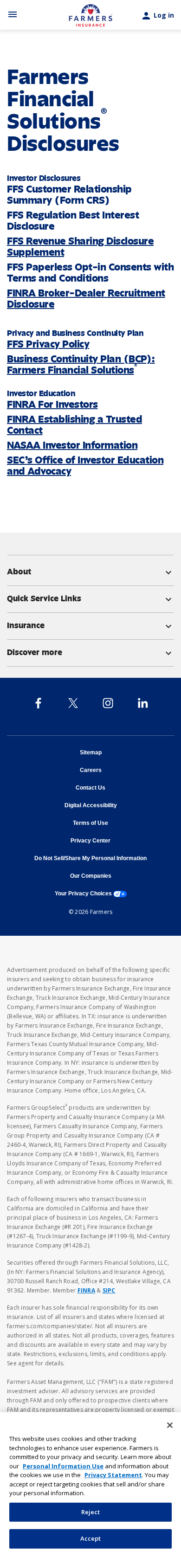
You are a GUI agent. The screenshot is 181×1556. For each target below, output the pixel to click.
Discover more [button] (90, 652)
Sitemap (91, 752)
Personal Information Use (63, 1466)
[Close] (170, 1425)
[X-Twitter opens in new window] (73, 702)
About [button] (90, 571)
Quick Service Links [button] (90, 598)
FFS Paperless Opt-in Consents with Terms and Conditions (90, 272)
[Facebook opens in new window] (38, 702)
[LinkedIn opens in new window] (142, 702)
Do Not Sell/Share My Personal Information (90, 858)
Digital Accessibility (91, 805)
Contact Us (90, 787)
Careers (91, 770)
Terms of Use (90, 823)
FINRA (86, 1290)
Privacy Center (90, 840)
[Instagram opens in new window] (108, 702)
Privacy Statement (113, 1475)
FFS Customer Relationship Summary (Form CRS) (69, 194)
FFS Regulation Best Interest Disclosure (73, 220)
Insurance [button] (90, 625)
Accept (90, 1538)
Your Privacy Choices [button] (91, 893)
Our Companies (90, 876)
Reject (90, 1512)
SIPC (109, 1290)
